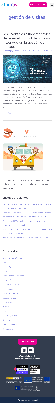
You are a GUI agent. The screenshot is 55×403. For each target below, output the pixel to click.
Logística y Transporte (11, 293)
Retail (5, 311)
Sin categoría (8, 329)
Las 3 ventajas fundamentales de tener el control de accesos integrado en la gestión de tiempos (27, 40)
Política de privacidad (27, 400)
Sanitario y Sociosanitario (13, 315)
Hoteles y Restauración (12, 289)
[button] (52, 5)
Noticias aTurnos (9, 297)
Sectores (6, 320)
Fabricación (7, 280)
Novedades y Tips (9, 302)
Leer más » (7, 113)
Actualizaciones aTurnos (12, 258)
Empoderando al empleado (13, 275)
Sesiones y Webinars (10, 324)
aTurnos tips (7, 50)
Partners (6, 306)
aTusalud (6, 271)
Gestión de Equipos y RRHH (23, 50)
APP (4, 262)
